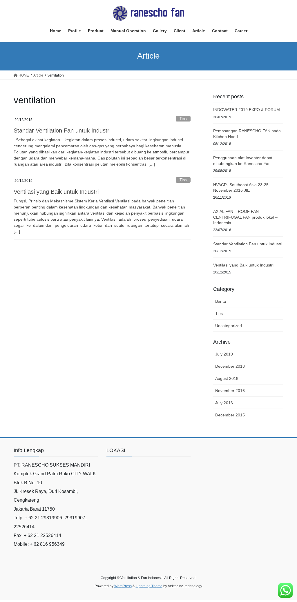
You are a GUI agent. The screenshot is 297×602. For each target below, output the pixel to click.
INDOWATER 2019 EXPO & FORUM (246, 109)
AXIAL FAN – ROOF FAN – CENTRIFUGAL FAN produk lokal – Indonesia (245, 217)
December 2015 (230, 415)
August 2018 (226, 378)
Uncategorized (228, 325)
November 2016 (230, 390)
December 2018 (230, 366)
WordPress (123, 586)
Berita (220, 301)
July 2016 (224, 402)
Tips (183, 119)
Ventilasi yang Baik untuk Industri (56, 191)
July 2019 (224, 354)
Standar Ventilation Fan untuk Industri (62, 130)
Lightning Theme (149, 586)
